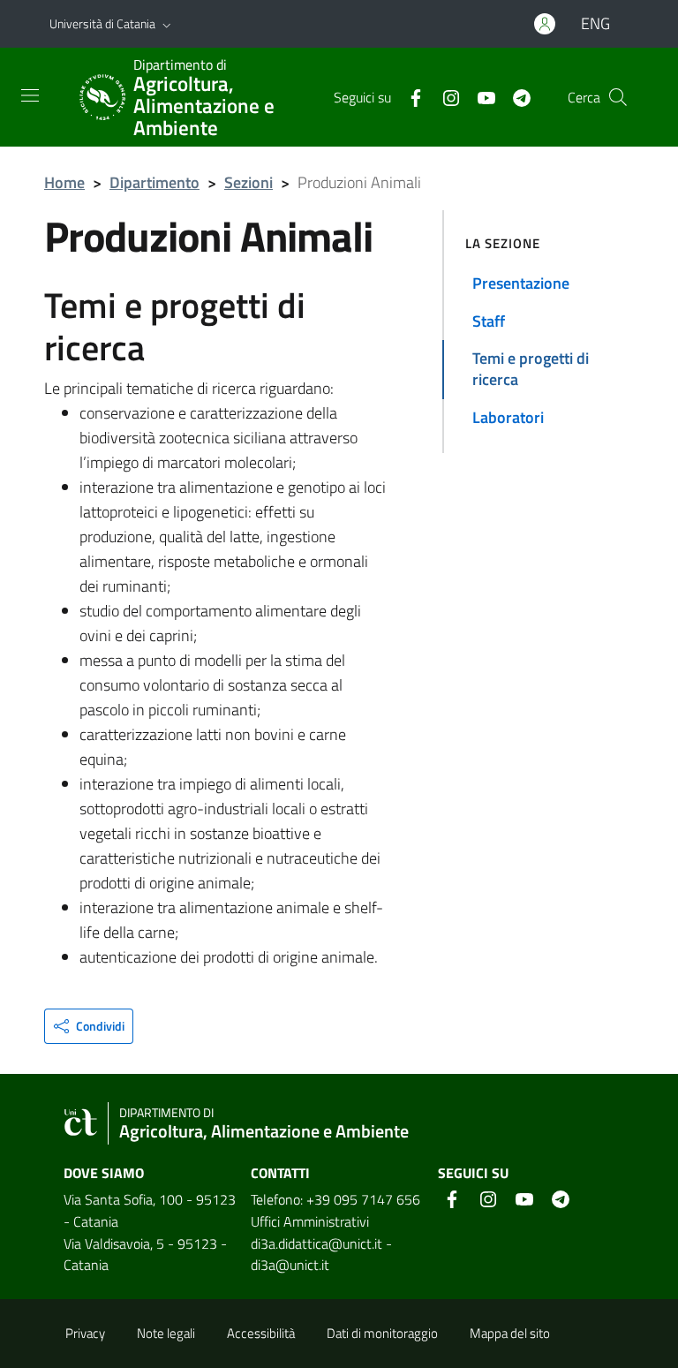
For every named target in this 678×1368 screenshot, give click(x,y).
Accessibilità (261, 1333)
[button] (167, 24)
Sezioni (248, 182)
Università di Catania (102, 23)
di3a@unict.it (290, 1264)
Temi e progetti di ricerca (530, 368)
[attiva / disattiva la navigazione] (30, 95)
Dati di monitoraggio (382, 1333)
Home (64, 182)
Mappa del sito (510, 1333)
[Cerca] (618, 97)
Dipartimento (154, 182)
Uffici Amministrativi (310, 1221)
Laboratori (508, 417)
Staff (488, 321)
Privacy (85, 1333)
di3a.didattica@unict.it (316, 1243)
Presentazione (520, 283)
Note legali (166, 1333)
